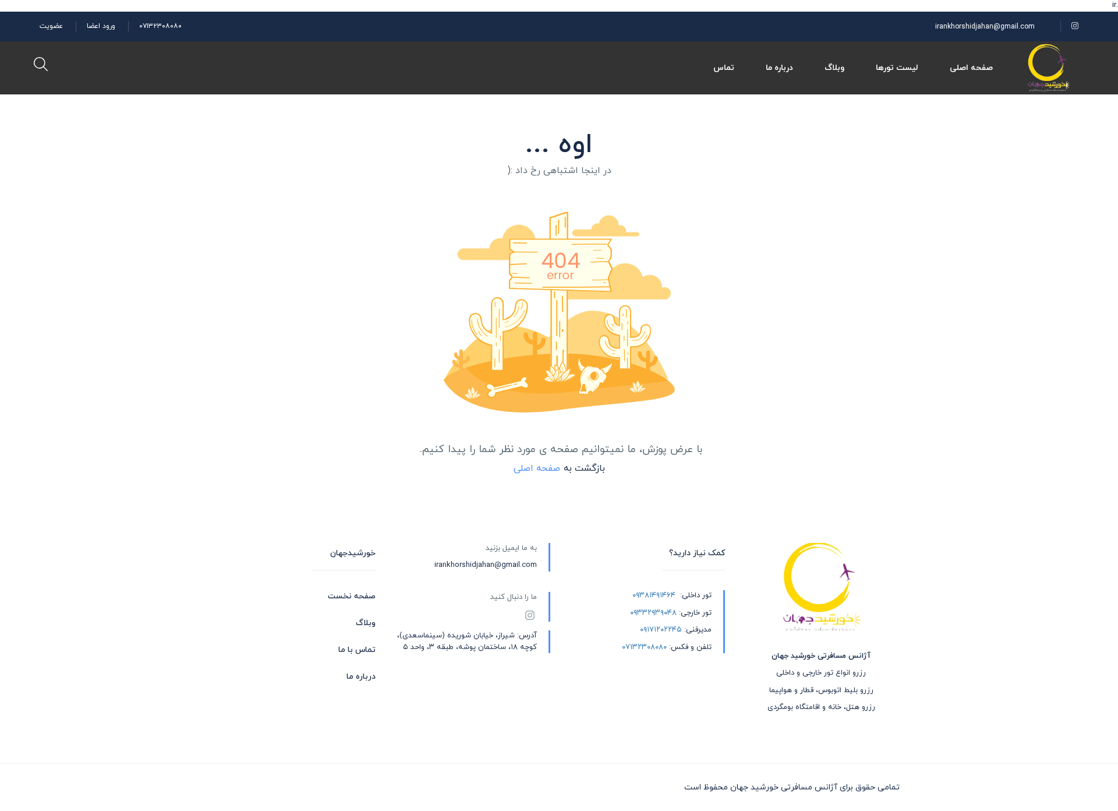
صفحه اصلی (971, 67)
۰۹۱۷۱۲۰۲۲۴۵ (661, 630)
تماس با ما (357, 649)
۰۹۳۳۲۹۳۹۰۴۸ (653, 613)
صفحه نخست (352, 596)
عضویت (51, 26)
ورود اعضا (101, 26)
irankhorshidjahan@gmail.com (985, 26)
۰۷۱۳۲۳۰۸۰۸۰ (160, 26)
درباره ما (779, 67)
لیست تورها (897, 67)
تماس (723, 67)
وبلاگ (834, 67)
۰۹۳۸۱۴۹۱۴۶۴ (653, 595)
